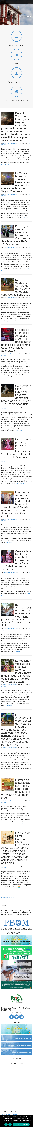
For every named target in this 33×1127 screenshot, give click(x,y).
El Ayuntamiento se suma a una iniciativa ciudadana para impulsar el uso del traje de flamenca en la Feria (16, 615)
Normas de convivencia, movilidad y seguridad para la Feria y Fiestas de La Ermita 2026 (16, 788)
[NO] (31, 1121)
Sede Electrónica (17, 45)
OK (6, 1124)
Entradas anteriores (7, 897)
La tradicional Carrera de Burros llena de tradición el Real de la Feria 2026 (15, 287)
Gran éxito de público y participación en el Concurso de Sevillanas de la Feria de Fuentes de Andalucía (16, 448)
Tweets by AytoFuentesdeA (9, 1114)
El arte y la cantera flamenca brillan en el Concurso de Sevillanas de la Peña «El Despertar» (16, 235)
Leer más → (5, 164)
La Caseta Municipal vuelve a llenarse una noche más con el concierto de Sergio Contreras (15, 182)
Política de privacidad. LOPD (21, 1124)
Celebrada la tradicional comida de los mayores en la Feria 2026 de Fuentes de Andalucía (16, 560)
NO (10, 1124)
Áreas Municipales (16, 82)
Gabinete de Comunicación (10, 143)
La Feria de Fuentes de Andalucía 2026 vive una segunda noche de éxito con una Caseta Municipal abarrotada (16, 340)
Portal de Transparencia (16, 100)
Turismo (16, 63)
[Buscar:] (16, 905)
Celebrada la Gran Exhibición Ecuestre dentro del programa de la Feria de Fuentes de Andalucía (16, 394)
